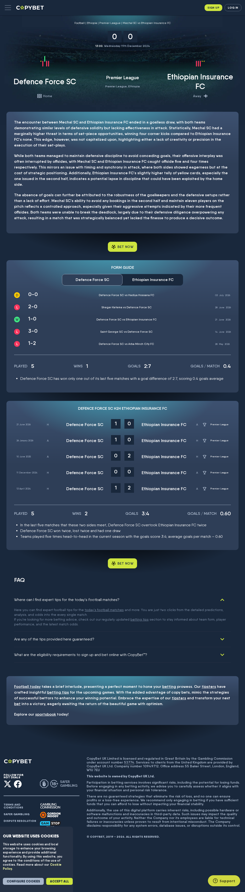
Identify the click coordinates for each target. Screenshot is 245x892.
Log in (233, 7)
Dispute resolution (20, 820)
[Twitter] (7, 784)
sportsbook (45, 714)
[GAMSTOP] (50, 824)
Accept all (59, 881)
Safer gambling (16, 814)
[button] (8, 7)
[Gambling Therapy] (50, 815)
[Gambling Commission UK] (50, 806)
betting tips (139, 619)
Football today (27, 686)
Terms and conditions (13, 806)
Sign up (213, 7)
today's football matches (104, 610)
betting (169, 686)
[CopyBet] (30, 7)
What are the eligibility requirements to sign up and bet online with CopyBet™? (80, 654)
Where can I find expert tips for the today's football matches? (66, 599)
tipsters (209, 686)
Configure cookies (23, 881)
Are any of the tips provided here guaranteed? (54, 639)
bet (17, 703)
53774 (129, 762)
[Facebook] (18, 784)
